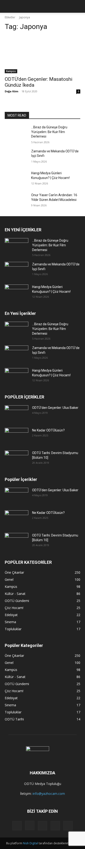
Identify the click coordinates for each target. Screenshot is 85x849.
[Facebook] (17, 825)
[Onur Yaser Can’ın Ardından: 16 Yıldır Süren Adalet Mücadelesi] (16, 201)
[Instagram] (29, 825)
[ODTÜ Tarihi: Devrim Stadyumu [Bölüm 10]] (16, 459)
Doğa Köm (11, 91)
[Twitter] (55, 825)
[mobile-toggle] (8, 6)
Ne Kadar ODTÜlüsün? (48, 430)
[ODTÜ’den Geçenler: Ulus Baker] (16, 413)
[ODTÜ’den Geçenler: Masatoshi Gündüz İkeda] (42, 54)
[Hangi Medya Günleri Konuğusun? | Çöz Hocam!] (16, 179)
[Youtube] (68, 825)
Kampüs (11, 71)
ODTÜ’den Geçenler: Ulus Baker (55, 408)
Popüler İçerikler (21, 479)
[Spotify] (42, 825)
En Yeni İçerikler (20, 313)
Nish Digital (30, 843)
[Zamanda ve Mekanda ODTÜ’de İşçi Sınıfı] (16, 157)
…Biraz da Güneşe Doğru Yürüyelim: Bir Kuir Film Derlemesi (49, 131)
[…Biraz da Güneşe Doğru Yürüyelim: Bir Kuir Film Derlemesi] (16, 133)
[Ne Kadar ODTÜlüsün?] (16, 436)
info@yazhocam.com (49, 793)
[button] (78, 6)
